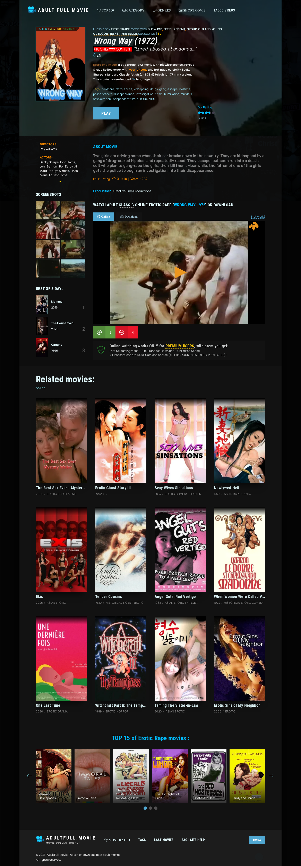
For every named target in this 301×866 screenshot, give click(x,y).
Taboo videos (224, 10)
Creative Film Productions (132, 191)
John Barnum (49, 166)
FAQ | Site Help (193, 840)
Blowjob (155, 29)
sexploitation (102, 99)
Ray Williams (48, 149)
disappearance (124, 94)
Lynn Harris (67, 162)
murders (186, 94)
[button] (145, 808)
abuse (128, 89)
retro (119, 89)
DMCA (257, 840)
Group (192, 29)
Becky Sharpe (49, 162)
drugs (154, 89)
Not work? (258, 216)
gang (162, 89)
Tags (142, 840)
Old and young (210, 29)
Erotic (116, 29)
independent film (123, 99)
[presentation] (30, 776)
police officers (102, 94)
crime (159, 94)
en (99, 55)
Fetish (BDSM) (174, 29)
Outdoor (100, 34)
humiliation (171, 94)
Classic (126, 204)
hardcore (108, 89)
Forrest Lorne (58, 175)
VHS (152, 99)
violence (184, 89)
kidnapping (141, 89)
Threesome (129, 34)
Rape (126, 29)
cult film (142, 99)
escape (172, 89)
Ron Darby (66, 166)
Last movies (164, 840)
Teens (114, 34)
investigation (145, 94)
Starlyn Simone (59, 171)
